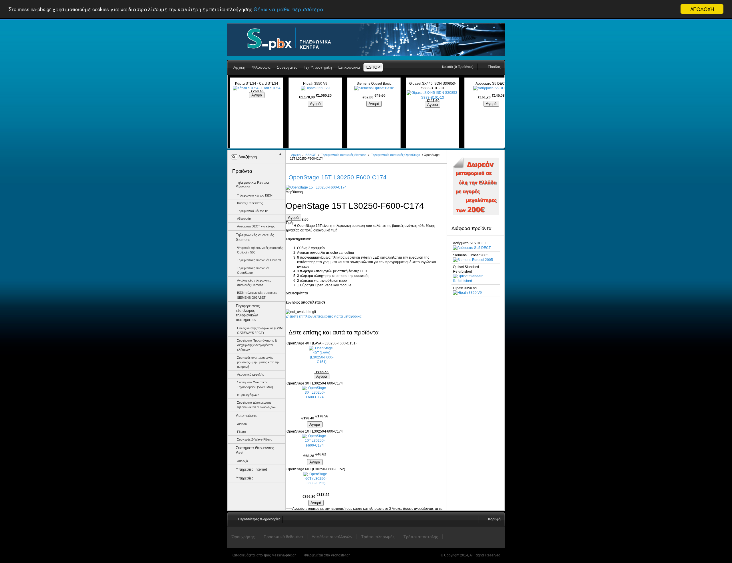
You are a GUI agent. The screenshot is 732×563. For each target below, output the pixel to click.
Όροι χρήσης (243, 536)
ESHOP (310, 154)
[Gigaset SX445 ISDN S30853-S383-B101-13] (432, 98)
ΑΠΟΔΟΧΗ (702, 9)
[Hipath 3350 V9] (467, 293)
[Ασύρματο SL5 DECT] (472, 248)
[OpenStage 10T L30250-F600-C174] (315, 441)
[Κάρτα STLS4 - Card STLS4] (257, 88)
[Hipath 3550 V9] (315, 88)
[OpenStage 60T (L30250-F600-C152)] (316, 481)
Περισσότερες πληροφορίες (259, 519)
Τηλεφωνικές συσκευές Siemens (343, 154)
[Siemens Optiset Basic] (374, 88)
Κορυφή (494, 519)
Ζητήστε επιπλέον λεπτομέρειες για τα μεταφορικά (323, 316)
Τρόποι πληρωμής (378, 536)
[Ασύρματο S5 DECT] (491, 88)
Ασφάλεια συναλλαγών (332, 536)
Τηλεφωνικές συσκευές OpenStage (395, 154)
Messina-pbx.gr (284, 555)
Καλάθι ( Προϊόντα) (458, 67)
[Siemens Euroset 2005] (473, 260)
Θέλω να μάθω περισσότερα (289, 9)
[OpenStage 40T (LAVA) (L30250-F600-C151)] (322, 359)
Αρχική (296, 154)
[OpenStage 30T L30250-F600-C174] (315, 398)
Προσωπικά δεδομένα (283, 536)
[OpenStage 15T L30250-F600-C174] (316, 187)
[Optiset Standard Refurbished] (475, 281)
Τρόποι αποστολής (420, 536)
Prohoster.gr (340, 555)
